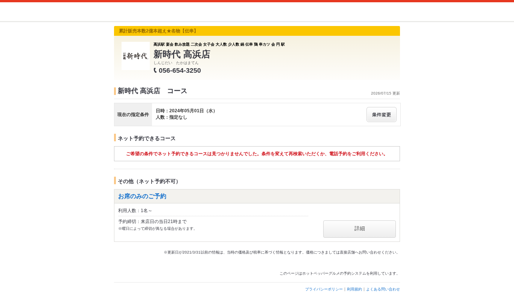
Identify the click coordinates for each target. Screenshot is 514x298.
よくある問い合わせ (383, 289)
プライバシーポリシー (324, 289)
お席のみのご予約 (142, 196)
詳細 (359, 228)
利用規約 (354, 289)
